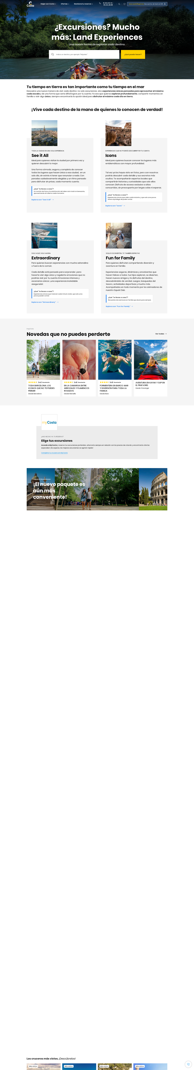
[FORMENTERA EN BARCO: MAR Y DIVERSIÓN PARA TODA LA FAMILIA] (115, 368)
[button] (124, 4)
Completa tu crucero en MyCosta (54, 453)
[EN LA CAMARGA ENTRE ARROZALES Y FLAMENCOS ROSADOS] (79, 368)
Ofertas (64, 4)
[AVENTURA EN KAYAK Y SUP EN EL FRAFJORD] (150, 368)
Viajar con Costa (47, 4)
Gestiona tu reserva (82, 4)
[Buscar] (119, 4)
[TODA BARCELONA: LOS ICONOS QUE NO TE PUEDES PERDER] (43, 368)
